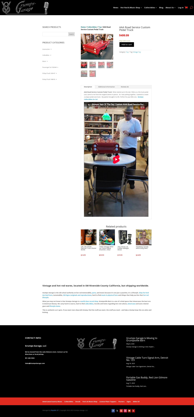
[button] (110, 37)
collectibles (89, 304)
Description (88, 87)
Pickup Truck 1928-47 (48, 73)
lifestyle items (54, 306)
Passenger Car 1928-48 (49, 67)
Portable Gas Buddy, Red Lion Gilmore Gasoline (146, 378)
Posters (121, 402)
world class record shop (89, 301)
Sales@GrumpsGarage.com (35, 363)
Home (83, 27)
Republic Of (54, 410)
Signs (129, 402)
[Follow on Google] (121, 410)
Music (44, 61)
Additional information (106, 87)
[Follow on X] (117, 410)
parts (94, 293)
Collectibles (149, 7)
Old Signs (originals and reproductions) (77, 295)
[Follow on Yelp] (133, 410)
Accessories (46, 49)
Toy (99, 27)
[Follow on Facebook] (113, 410)
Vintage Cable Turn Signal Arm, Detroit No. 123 (147, 359)
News (115, 7)
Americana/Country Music (52, 402)
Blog (161, 7)
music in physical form (109, 295)
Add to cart (126, 44)
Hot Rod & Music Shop (130, 7)
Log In (181, 7)
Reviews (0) (125, 87)
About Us (170, 7)
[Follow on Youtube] (129, 410)
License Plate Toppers (108, 402)
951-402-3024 (29, 358)
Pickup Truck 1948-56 (48, 79)
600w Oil (136, 402)
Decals (77, 402)
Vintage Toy (137, 52)
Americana (131, 304)
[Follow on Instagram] (125, 410)
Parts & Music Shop (90, 402)
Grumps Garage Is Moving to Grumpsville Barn (141, 339)
